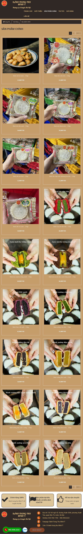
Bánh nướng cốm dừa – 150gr (62, 327)
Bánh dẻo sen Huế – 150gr (20, 176)
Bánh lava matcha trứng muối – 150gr (21, 277)
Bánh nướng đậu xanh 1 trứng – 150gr (21, 427)
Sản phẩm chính (50, 11)
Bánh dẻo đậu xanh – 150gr (21, 126)
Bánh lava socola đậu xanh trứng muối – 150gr (62, 277)
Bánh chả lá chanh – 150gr (20, 76)
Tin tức (61, 11)
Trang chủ (28, 11)
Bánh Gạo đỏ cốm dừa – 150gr (62, 226)
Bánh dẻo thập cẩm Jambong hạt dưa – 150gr (62, 176)
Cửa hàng (15, 22)
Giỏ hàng (70, 11)
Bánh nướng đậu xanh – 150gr (62, 377)
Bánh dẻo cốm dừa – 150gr (62, 76)
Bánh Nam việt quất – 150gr (21, 327)
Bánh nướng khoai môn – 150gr (62, 427)
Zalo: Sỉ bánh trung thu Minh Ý (53, 525)
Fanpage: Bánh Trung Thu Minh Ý (54, 522)
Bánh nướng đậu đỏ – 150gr (21, 377)
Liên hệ (26, 16)
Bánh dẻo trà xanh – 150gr (20, 226)
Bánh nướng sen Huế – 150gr (20, 478)
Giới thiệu (38, 11)
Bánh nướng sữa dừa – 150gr (62, 478)
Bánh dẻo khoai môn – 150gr (62, 126)
